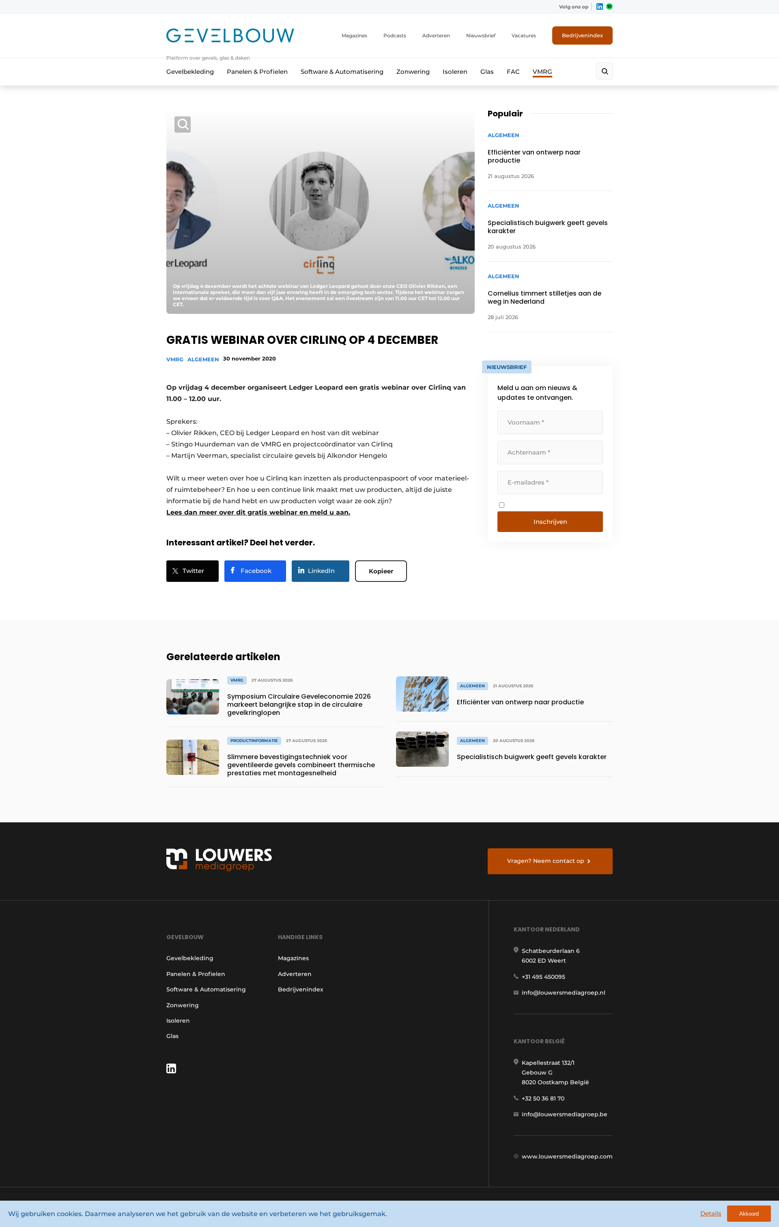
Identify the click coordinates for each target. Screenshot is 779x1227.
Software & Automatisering (342, 71)
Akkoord (749, 1214)
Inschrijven (550, 522)
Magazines (354, 35)
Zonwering (413, 71)
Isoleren (455, 71)
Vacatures (524, 35)
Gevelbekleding (190, 71)
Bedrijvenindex (582, 35)
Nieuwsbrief (480, 35)
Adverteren (436, 35)
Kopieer (381, 571)
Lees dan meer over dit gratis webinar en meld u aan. (258, 512)
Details (710, 1213)
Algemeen (203, 359)
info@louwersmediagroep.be (564, 1114)
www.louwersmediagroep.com (567, 1156)
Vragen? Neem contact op (545, 860)
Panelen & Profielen (257, 71)
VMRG (542, 71)
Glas (487, 71)
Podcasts (394, 35)
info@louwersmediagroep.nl (563, 992)
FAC (513, 71)
